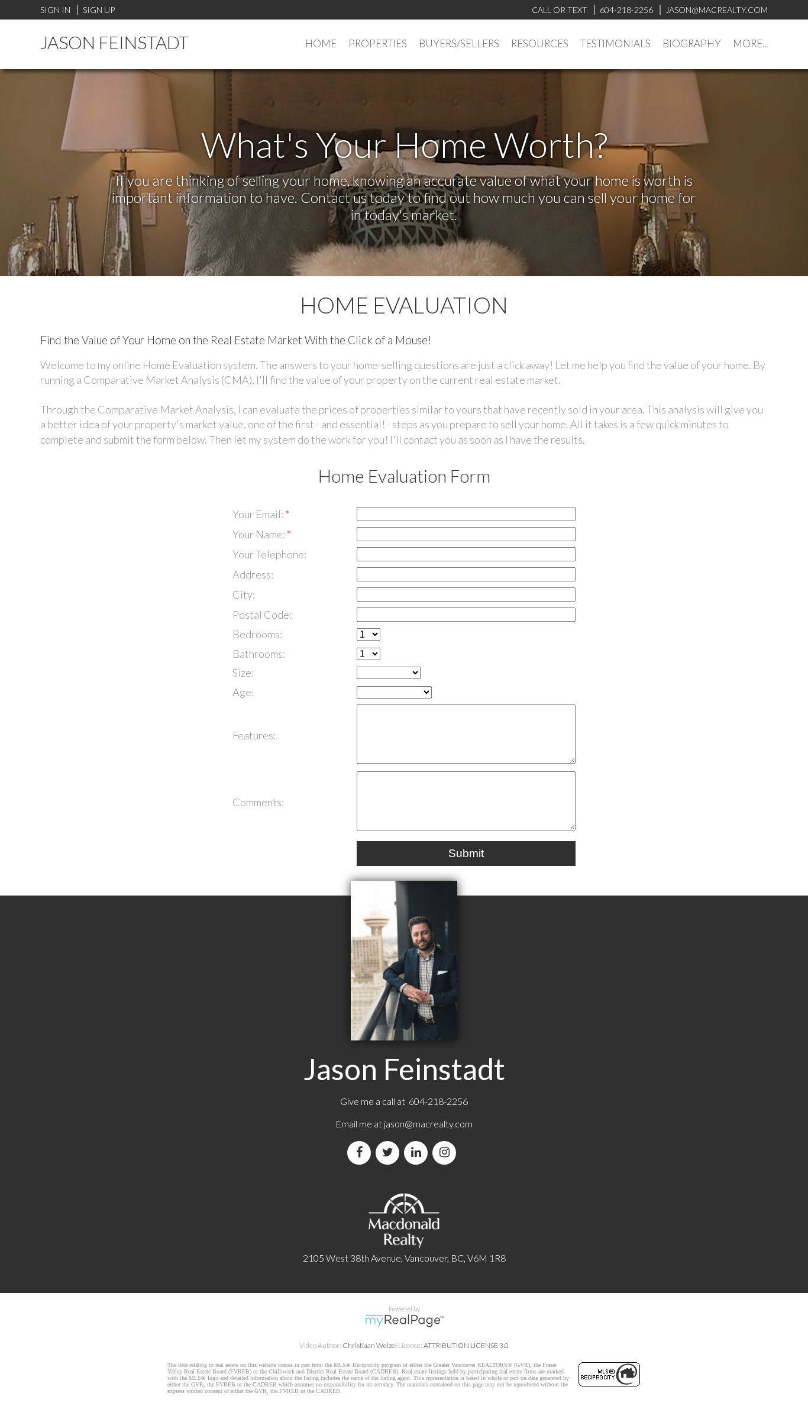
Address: (252, 574)
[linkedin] (418, 1152)
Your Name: (259, 534)
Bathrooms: (258, 653)
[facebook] (361, 1152)
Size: (243, 672)
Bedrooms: (257, 634)
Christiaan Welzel (369, 1345)
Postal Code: (262, 614)
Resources (539, 43)
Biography (691, 43)
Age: (243, 692)
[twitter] (390, 1152)
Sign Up (99, 10)
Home (321, 43)
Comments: (258, 802)
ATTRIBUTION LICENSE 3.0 (466, 1345)
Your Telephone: (269, 554)
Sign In (55, 10)
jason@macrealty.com (428, 1123)
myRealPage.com (404, 1321)
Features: (254, 735)
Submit (466, 853)
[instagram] (446, 1152)
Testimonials (615, 43)
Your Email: (258, 514)
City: (243, 594)
